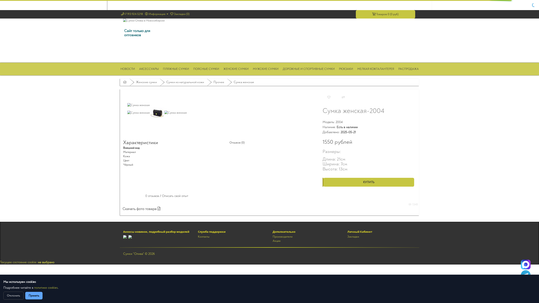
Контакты (203, 236)
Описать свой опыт (175, 196)
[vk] (130, 236)
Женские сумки (236, 69)
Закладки (353, 236)
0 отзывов (152, 196)
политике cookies (46, 288)
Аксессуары (149, 69)
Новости (127, 69)
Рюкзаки (346, 69)
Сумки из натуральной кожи (185, 82)
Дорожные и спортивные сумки (309, 69)
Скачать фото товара (140, 209)
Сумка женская (244, 82)
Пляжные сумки (176, 69)
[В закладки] (329, 97)
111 (526, 264)
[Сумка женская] (138, 105)
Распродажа (408, 69)
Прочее (218, 82)
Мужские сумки (266, 69)
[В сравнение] (343, 97)
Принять (34, 295)
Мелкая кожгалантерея (375, 69)
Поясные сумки (206, 69)
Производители (282, 236)
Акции (276, 241)
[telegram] (125, 236)
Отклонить (13, 295)
